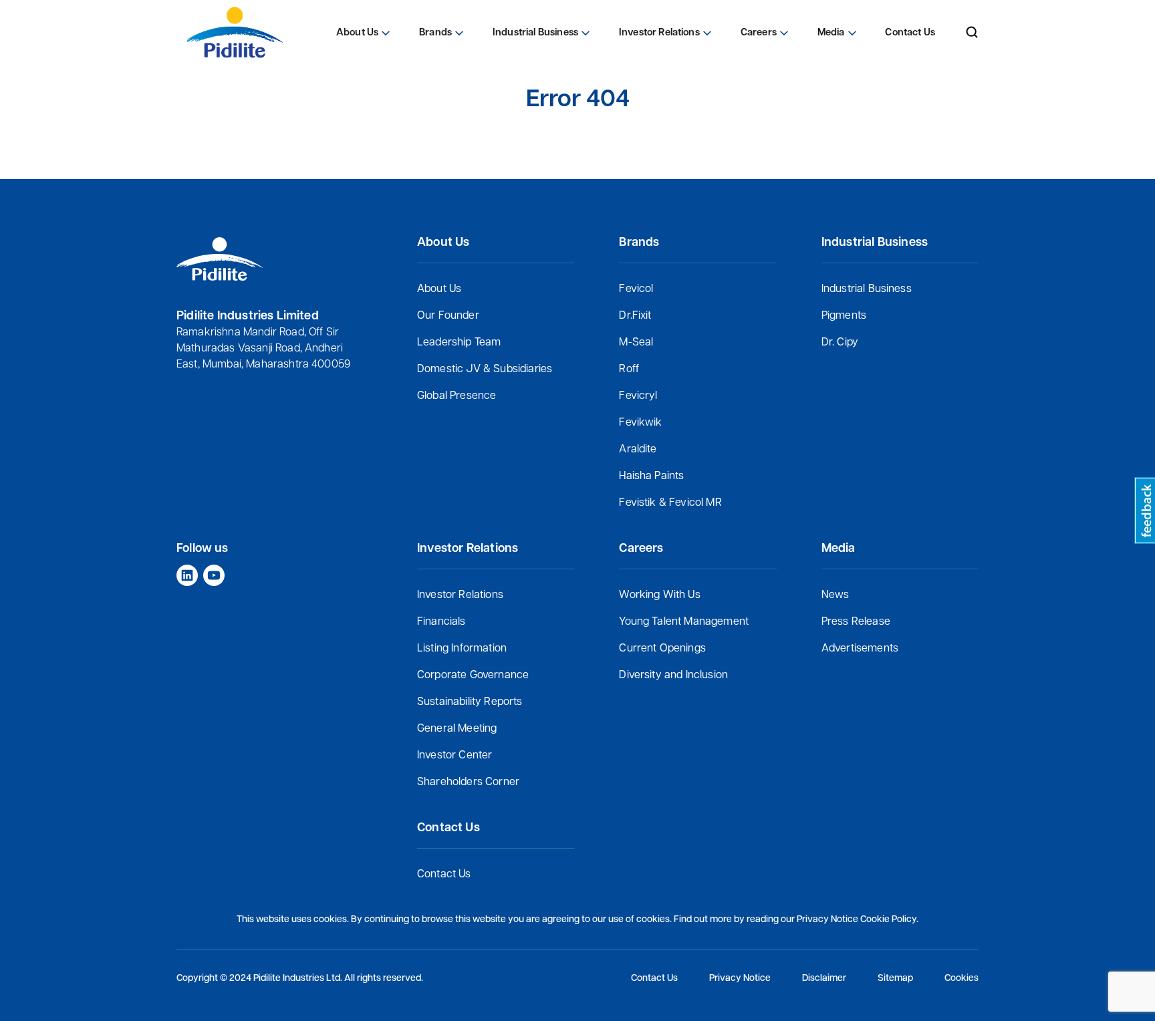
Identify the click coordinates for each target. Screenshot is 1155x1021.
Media (831, 33)
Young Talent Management (684, 622)
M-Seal (636, 342)
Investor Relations (460, 595)
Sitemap (895, 979)
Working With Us (659, 595)
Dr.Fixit (635, 316)
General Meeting (457, 729)
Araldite (637, 449)
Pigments (843, 316)
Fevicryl (638, 396)
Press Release (855, 622)
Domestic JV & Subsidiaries (484, 369)
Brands (435, 33)
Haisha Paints (651, 476)
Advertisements (859, 648)
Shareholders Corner (468, 782)
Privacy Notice (740, 979)
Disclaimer (824, 979)
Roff (629, 369)
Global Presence (456, 396)
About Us (439, 289)
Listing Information (462, 648)
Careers (759, 33)
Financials (441, 622)
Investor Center (454, 755)
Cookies (961, 979)
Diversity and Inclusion (673, 675)
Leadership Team (459, 342)
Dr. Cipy (839, 342)
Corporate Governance (473, 675)
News (835, 595)
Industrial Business (866, 289)
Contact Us (444, 874)
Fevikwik (640, 423)
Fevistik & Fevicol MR (670, 503)
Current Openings (662, 648)
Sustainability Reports (470, 702)
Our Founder (448, 316)
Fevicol (636, 289)
